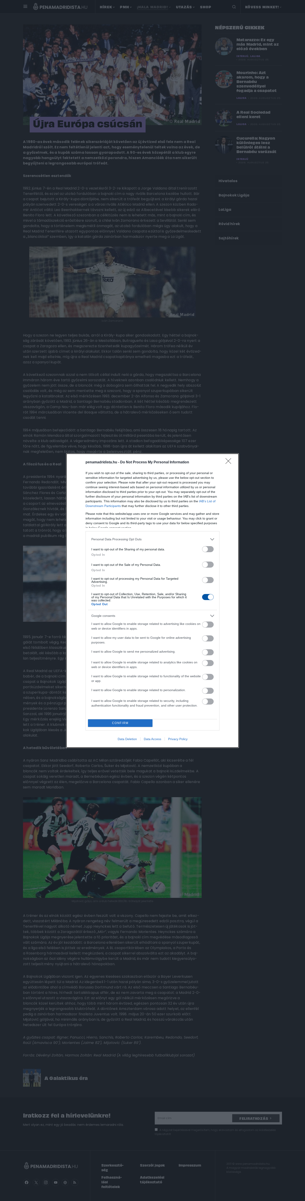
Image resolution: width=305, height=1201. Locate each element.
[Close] (230, 462)
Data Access (152, 739)
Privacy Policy (178, 739)
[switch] (208, 549)
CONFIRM (120, 723)
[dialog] (152, 600)
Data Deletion (127, 739)
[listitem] (152, 539)
